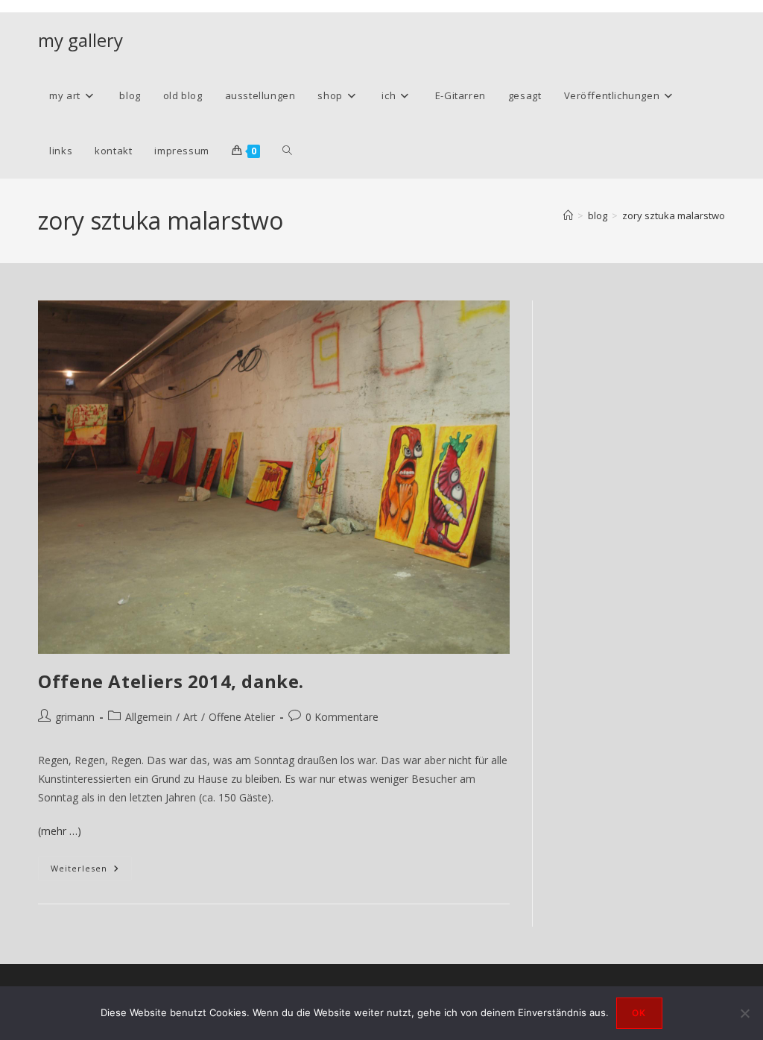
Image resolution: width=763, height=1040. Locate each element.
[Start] (568, 215)
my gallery (80, 40)
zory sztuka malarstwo (673, 215)
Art (190, 717)
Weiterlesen (91, 871)
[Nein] (744, 1013)
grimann (75, 717)
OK (639, 1012)
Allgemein (148, 717)
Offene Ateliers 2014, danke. (171, 681)
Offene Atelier (242, 717)
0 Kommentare (342, 717)
